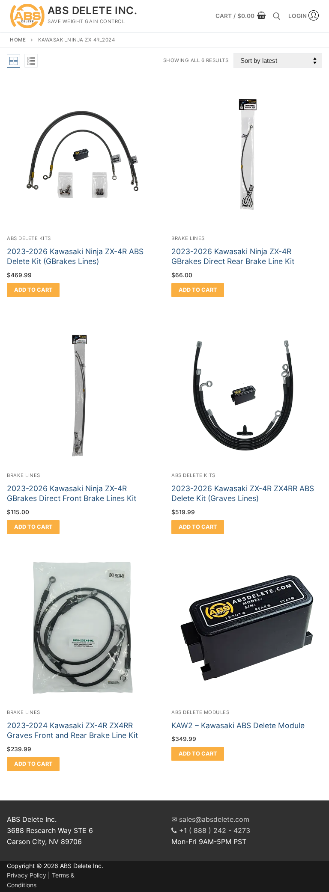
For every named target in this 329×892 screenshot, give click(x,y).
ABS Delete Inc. (92, 10)
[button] (33, 290)
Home (18, 40)
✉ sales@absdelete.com (210, 819)
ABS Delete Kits (29, 238)
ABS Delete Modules (200, 712)
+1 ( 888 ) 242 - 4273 (213, 830)
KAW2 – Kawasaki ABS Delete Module (238, 725)
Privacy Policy (26, 875)
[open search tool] (277, 16)
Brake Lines (188, 238)
